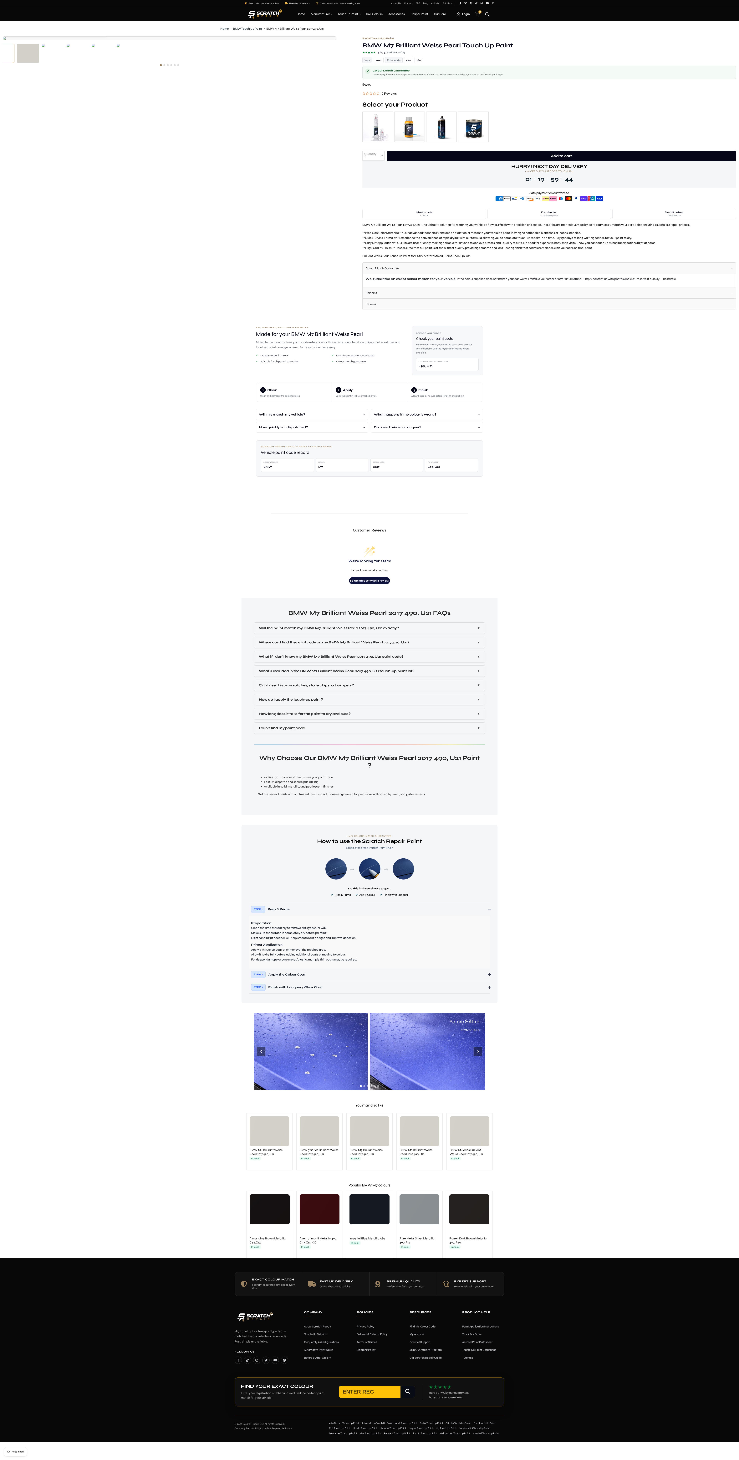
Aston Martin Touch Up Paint (377, 1423)
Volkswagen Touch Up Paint (455, 1433)
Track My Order (472, 1334)
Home (301, 14)
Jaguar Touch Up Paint (421, 1428)
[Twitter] (266, 1360)
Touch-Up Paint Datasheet (479, 1350)
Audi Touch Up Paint (406, 1423)
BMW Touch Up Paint (247, 28)
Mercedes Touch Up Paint (343, 1433)
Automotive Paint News (318, 1350)
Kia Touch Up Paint (446, 1428)
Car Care (440, 14)
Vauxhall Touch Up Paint (486, 1433)
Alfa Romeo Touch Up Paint (344, 1423)
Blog (425, 3)
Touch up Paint (348, 14)
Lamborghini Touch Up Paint (474, 1428)
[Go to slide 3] (368, 1086)
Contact (408, 3)
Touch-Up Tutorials (316, 1334)
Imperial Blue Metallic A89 (367, 1238)
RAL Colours (374, 14)
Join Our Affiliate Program (426, 1350)
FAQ (418, 3)
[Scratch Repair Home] (255, 1319)
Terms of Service (367, 1342)
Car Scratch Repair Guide (426, 1357)
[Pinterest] (284, 1360)
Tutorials (447, 3)
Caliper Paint (419, 14)
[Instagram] (256, 1360)
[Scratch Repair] (264, 14)
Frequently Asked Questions (321, 1342)
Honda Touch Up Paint (365, 1428)
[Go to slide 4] (371, 1086)
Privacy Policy (365, 1326)
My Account (417, 1334)
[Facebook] (238, 1360)
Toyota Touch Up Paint (425, 1433)
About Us (396, 3)
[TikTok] (247, 1360)
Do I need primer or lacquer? (397, 427)
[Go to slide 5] (375, 1086)
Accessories (396, 14)
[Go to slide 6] (378, 1086)
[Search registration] (407, 1392)
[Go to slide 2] (364, 1086)
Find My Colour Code (423, 1326)
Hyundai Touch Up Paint (393, 1428)
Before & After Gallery (317, 1357)
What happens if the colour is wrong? (405, 414)
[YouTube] (275, 1360)
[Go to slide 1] (361, 1086)
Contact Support (420, 1342)
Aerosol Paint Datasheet (477, 1342)
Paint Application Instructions (480, 1326)
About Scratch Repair (317, 1326)
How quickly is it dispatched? (283, 427)
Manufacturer (320, 14)
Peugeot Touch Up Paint (397, 1433)
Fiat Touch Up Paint (339, 1428)
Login (466, 14)
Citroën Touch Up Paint (458, 1423)
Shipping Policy (366, 1350)
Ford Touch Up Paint (484, 1423)
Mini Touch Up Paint (370, 1433)
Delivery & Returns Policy (372, 1334)
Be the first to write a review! (369, 581)
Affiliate (435, 3)
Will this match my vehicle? (282, 414)
